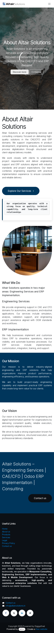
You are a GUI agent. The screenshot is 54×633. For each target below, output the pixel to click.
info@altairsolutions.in (15, 606)
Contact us (36, 72)
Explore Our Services (20, 190)
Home (4, 529)
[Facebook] (5, 613)
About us (6, 531)
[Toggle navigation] (49, 3)
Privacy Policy (8, 543)
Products (6, 534)
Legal (4, 540)
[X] (14, 613)
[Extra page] (30, 613)
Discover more (19, 72)
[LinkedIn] (22, 613)
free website (41, 629)
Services (6, 537)
